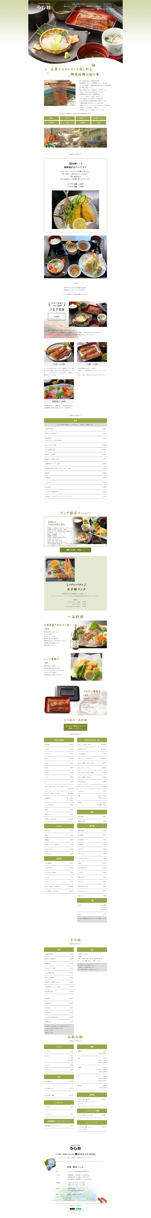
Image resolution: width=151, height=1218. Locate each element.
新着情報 (78, 1205)
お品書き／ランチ (70, 1203)
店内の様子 (97, 1203)
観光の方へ (89, 1203)
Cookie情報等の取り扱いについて (75, 1212)
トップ (51, 1203)
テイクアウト (80, 1203)
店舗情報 (72, 1205)
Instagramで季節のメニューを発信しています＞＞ (75, 727)
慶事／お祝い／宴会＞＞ (76, 550)
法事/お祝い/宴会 (59, 1203)
